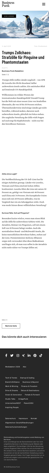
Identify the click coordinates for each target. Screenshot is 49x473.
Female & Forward (32, 395)
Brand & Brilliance (12, 382)
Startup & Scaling (27, 378)
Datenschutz (10, 418)
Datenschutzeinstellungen (16, 427)
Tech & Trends (11, 378)
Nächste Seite (11, 326)
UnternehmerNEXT (13, 403)
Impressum (23, 418)
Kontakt (34, 418)
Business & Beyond (30, 382)
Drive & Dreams (11, 390)
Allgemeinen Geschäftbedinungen (19, 423)
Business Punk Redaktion (13, 71)
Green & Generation (13, 395)
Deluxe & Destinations (30, 390)
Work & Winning (9, 16)
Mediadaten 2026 (12, 367)
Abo (24, 367)
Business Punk (8, 4)
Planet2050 (28, 403)
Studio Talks (10, 399)
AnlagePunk (23, 399)
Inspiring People (12, 407)
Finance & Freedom (29, 386)
